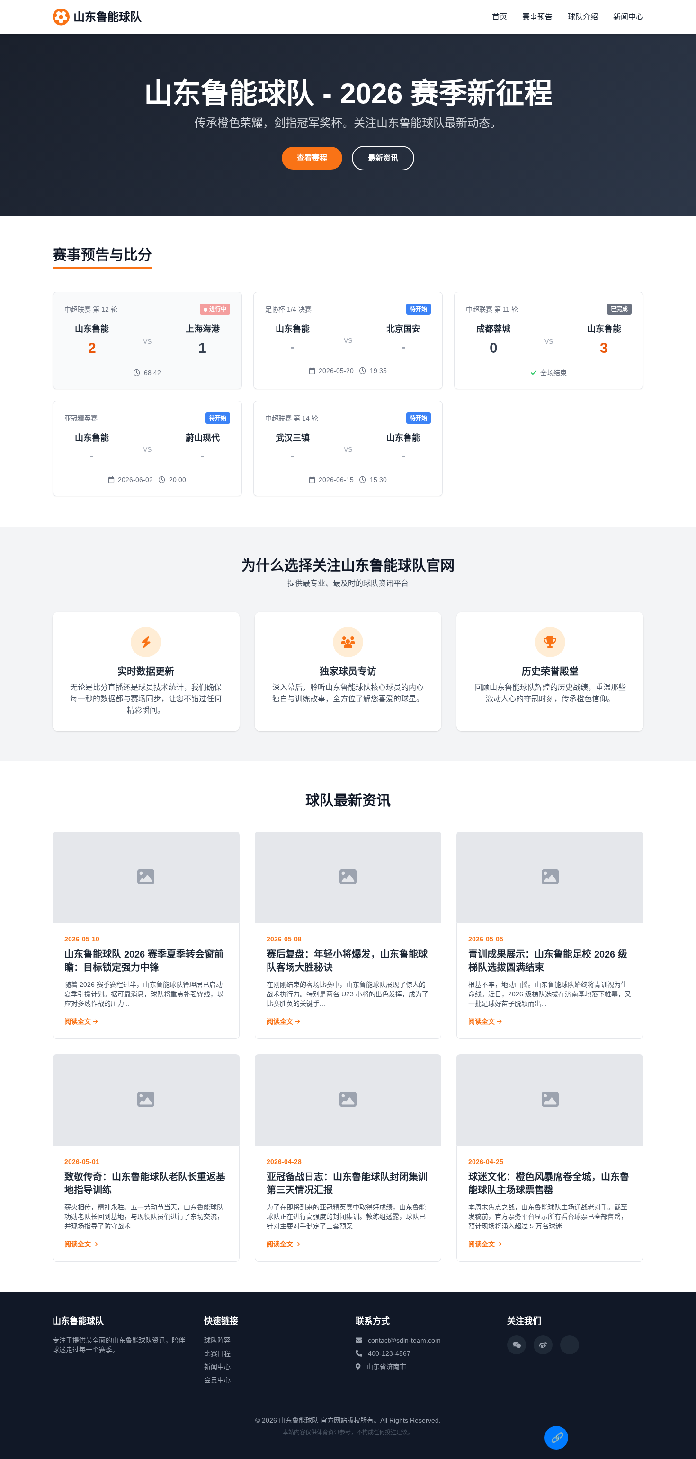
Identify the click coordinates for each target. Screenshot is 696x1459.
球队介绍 (583, 17)
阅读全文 (78, 1021)
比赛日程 (217, 1353)
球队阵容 (217, 1340)
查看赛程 (312, 158)
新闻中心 (628, 17)
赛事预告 (537, 17)
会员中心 (217, 1380)
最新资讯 (383, 158)
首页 (499, 17)
